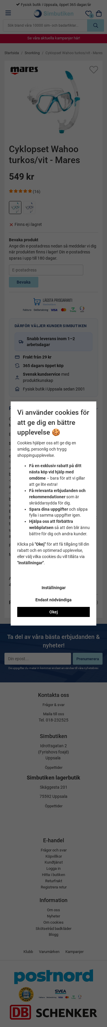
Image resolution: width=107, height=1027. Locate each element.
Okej (53, 612)
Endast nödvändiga (53, 599)
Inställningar (54, 587)
